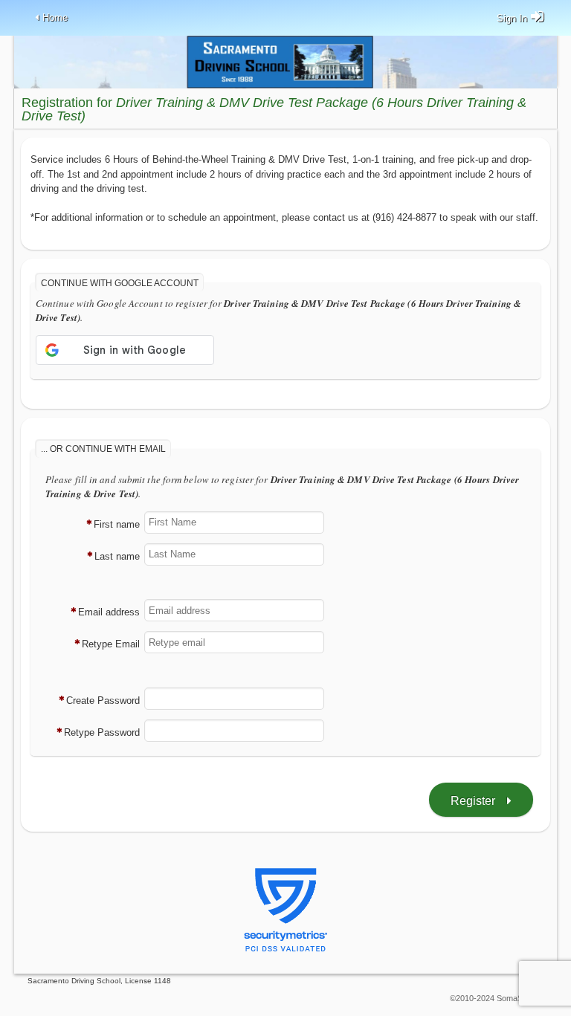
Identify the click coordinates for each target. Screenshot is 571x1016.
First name (117, 524)
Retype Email (111, 644)
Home (55, 17)
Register (473, 801)
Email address (109, 612)
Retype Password (102, 732)
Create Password (103, 700)
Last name (117, 556)
